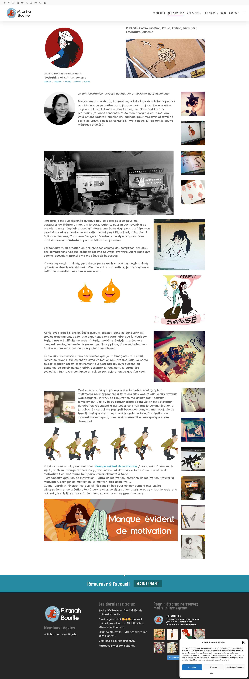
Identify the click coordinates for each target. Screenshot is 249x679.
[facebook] (8, 3)
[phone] (40, 3)
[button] (244, 642)
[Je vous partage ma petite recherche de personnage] (172, 634)
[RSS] (27, 3)
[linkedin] (18, 3)
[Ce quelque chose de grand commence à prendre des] (186, 634)
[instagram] (31, 3)
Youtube (87, 82)
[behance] (35, 3)
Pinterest (68, 82)
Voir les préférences (235, 667)
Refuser (213, 667)
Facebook (47, 82)
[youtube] (22, 3)
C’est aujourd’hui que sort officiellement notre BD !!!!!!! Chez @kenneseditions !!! (121, 623)
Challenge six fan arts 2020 (117, 640)
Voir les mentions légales (61, 634)
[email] (45, 3)
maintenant (147, 583)
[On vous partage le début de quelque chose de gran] (159, 647)
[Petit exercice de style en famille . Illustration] (199, 634)
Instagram (57, 82)
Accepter (192, 667)
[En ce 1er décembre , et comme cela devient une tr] (159, 634)
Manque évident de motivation (115, 466)
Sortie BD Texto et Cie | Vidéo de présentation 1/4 (120, 612)
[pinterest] (13, 3)
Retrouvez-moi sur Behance (117, 645)
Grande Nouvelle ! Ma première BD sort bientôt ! (123, 633)
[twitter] (5, 3)
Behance (77, 82)
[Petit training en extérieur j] (172, 647)
